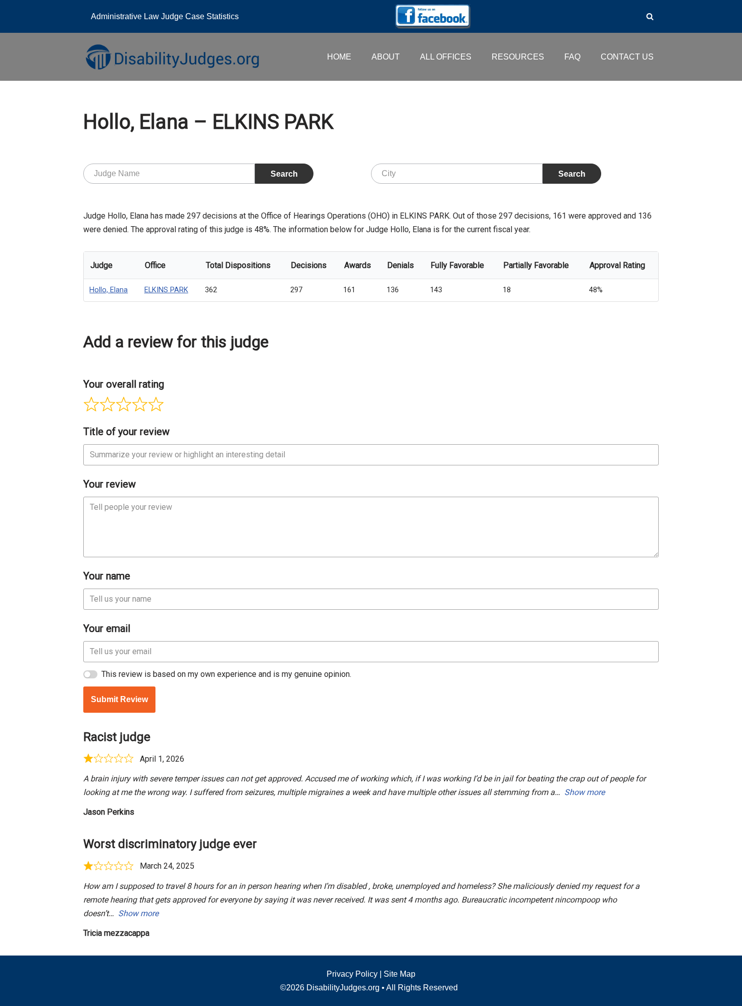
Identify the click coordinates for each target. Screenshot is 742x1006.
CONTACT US (627, 56)
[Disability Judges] (171, 56)
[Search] (650, 16)
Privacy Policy (352, 974)
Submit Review (119, 699)
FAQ (572, 56)
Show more (584, 792)
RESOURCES (518, 56)
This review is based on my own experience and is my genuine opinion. (226, 674)
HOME (339, 56)
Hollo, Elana (108, 290)
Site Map (399, 974)
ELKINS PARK (166, 290)
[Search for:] (169, 174)
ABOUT (386, 56)
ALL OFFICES (445, 56)
